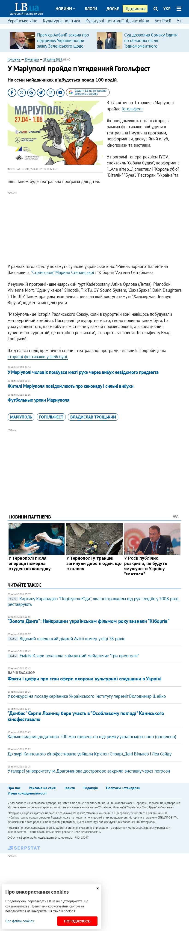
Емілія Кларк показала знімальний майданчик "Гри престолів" (74, 656)
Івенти (70, 787)
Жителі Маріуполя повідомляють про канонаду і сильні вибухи (70, 386)
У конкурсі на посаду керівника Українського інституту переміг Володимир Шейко (87, 696)
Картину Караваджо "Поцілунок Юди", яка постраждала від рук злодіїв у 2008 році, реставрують (93, 601)
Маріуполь (21, 417)
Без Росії (163, 21)
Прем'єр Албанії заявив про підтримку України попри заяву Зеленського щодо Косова (63, 43)
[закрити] (97, 888)
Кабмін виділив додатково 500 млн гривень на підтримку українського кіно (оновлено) (92, 737)
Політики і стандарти (123, 787)
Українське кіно (22, 21)
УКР (167, 8)
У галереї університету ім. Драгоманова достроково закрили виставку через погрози (89, 771)
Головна (14, 59)
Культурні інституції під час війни (117, 21)
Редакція (90, 787)
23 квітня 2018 (52, 59)
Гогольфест (132, 109)
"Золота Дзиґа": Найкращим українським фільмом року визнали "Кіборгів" (89, 621)
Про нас (14, 787)
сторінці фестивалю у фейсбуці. (38, 356)
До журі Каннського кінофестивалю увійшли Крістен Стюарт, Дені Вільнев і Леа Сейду (89, 754)
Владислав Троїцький (93, 417)
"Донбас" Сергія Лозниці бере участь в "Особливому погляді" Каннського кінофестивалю (86, 716)
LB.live (98, 26)
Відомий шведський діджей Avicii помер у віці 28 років (67, 639)
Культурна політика (61, 21)
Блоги (91, 8)
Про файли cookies (19, 921)
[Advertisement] (94, 227)
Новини (64, 8)
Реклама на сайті (42, 787)
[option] (51, 40)
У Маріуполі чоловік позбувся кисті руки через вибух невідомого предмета (83, 372)
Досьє (112, 8)
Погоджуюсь (77, 921)
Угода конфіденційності (27, 793)
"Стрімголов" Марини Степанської (62, 272)
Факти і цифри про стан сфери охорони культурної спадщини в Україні (85, 678)
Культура (32, 59)
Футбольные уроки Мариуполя (38, 400)
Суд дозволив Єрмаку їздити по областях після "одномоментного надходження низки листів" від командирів (150, 46)
